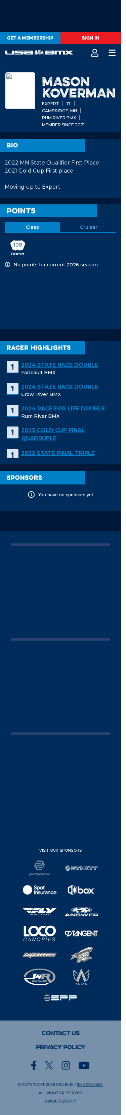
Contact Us (61, 1033)
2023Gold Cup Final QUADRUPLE (53, 434)
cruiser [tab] (88, 227)
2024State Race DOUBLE (59, 365)
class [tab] (32, 227)
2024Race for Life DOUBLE (63, 408)
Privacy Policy (60, 1047)
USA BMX (64, 1084)
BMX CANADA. (90, 1084)
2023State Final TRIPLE (58, 453)
